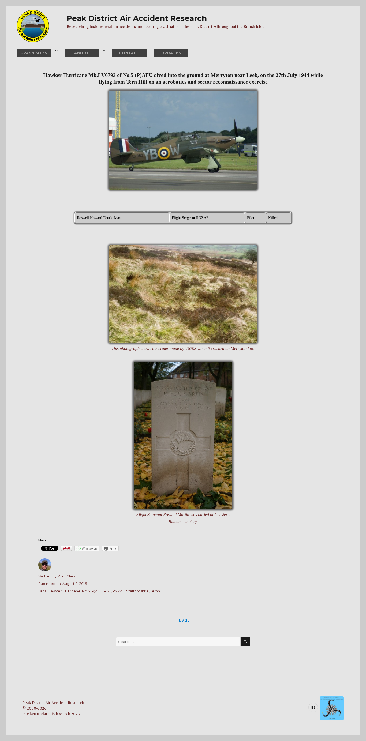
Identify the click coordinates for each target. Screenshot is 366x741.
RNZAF (119, 591)
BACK (183, 620)
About (81, 53)
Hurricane (71, 591)
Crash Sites (33, 53)
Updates (171, 53)
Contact (129, 53)
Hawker (55, 591)
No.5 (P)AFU (92, 591)
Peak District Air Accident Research (137, 18)
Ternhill (156, 591)
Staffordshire (137, 591)
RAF (107, 591)
